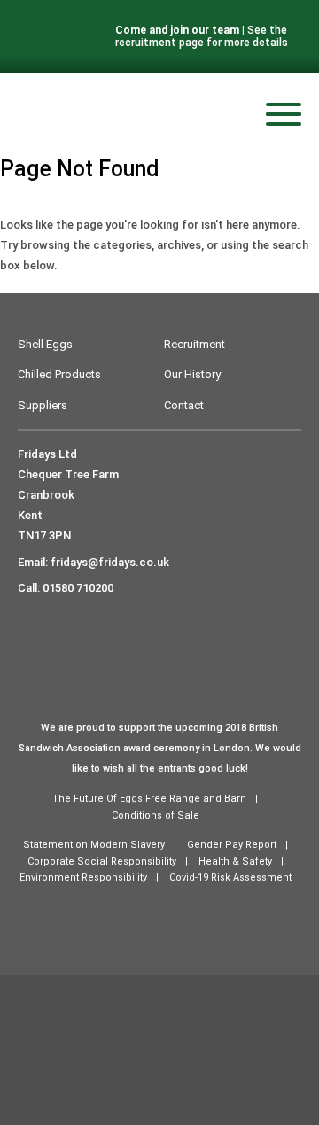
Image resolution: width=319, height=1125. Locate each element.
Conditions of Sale (155, 815)
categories (122, 245)
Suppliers (42, 405)
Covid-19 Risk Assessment (230, 877)
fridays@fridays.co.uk (110, 562)
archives (179, 245)
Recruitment (194, 344)
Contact (184, 405)
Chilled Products (59, 374)
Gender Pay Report (231, 844)
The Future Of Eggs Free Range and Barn (149, 798)
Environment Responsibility (83, 877)
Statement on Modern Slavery (94, 844)
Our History (192, 374)
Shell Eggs (45, 344)
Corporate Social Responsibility (101, 861)
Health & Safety (235, 861)
